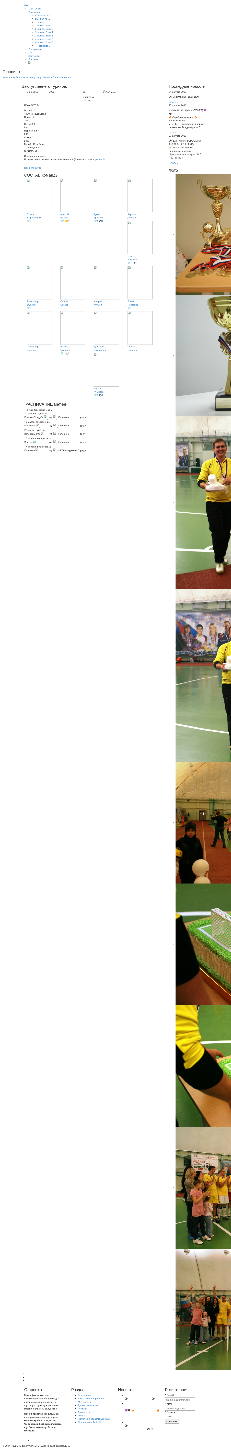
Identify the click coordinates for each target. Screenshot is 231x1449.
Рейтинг (82, 1408)
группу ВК (100, 159)
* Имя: (168, 1403)
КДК (30, 52)
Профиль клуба (32, 167)
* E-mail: (170, 1395)
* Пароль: (171, 1412)
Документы (34, 55)
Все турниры (35, 49)
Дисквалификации (88, 1405)
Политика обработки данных (94, 1418)
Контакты (33, 59)
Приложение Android (89, 1422)
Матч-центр (34, 8)
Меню (26, 5)
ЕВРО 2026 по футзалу (91, 1398)
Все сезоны (84, 1395)
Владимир (34, 12)
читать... (173, 101)
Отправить (172, 1421)
